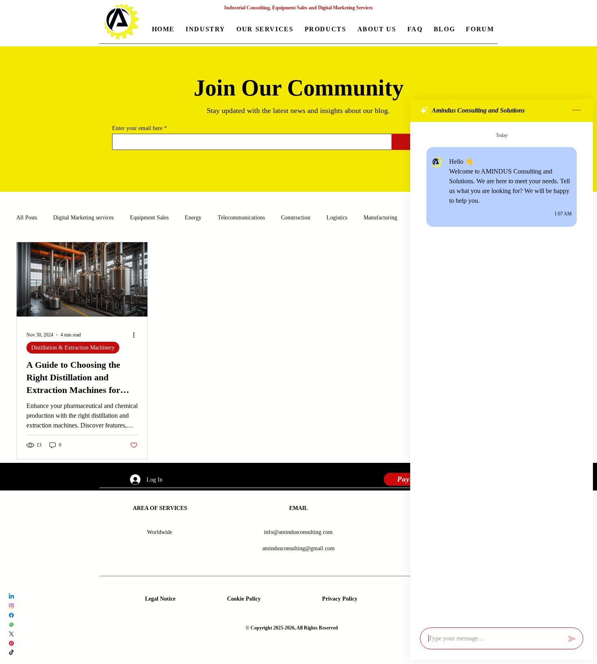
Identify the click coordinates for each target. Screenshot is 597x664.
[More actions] (136, 335)
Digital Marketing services (83, 218)
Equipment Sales (149, 218)
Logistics (337, 218)
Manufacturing (380, 218)
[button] (205, 30)
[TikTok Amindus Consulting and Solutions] (11, 652)
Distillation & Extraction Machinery (73, 348)
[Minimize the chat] (576, 110)
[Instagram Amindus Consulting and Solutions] (11, 606)
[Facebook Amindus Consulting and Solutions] (11, 615)
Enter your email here (137, 128)
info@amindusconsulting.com (298, 532)
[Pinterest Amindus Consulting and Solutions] (11, 643)
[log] (501, 372)
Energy (193, 218)
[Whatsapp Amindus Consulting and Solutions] (11, 624)
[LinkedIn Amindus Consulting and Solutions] (11, 596)
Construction (295, 218)
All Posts (26, 218)
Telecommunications (241, 218)
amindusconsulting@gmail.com (298, 548)
